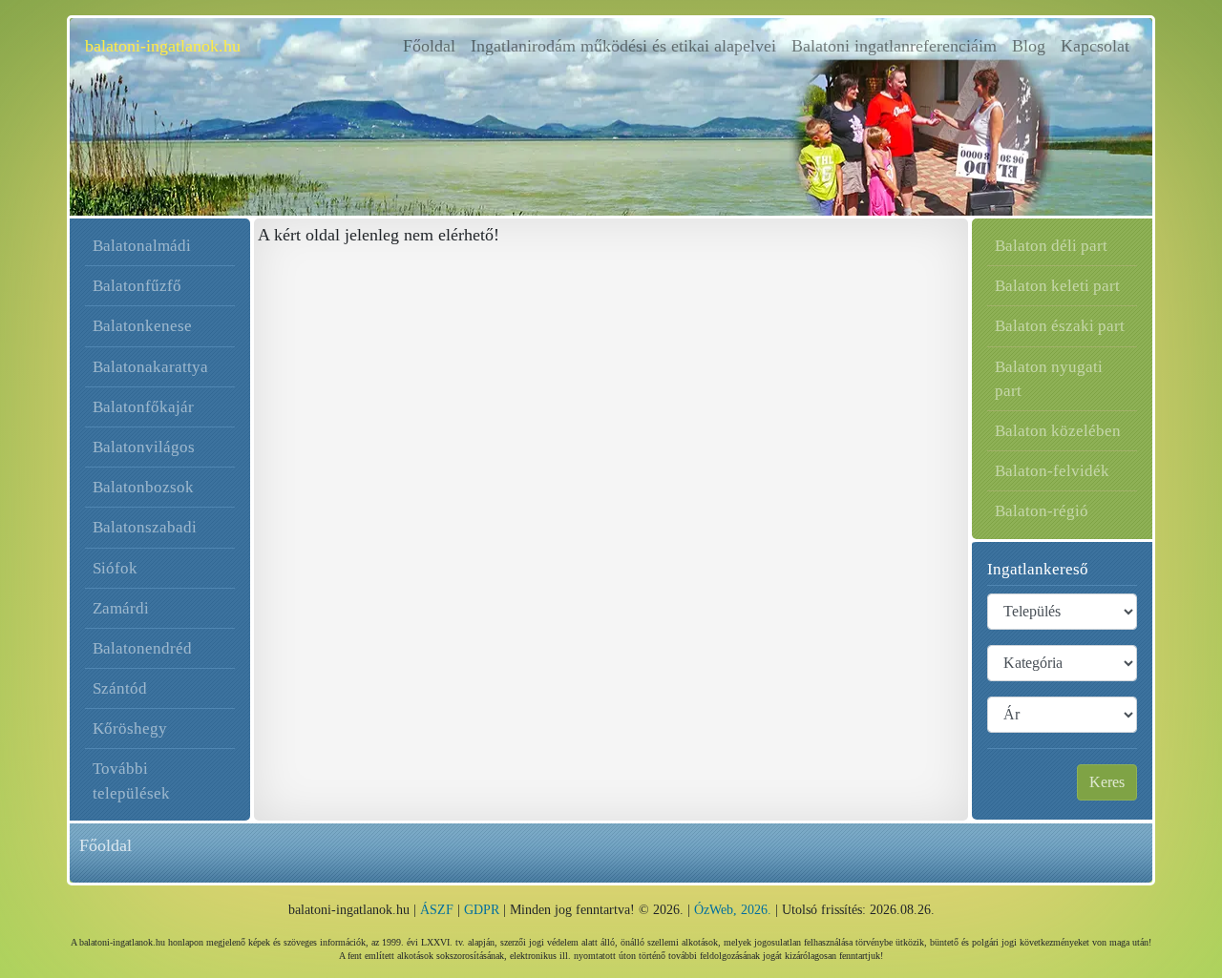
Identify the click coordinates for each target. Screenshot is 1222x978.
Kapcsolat (1095, 45)
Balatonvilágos (144, 447)
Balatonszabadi (145, 527)
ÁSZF (436, 910)
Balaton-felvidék (1052, 471)
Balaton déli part (1051, 246)
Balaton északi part (1060, 326)
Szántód (120, 688)
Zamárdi (121, 608)
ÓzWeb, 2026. (732, 910)
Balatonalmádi (142, 246)
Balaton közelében (1058, 431)
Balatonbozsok (143, 487)
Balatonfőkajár (143, 407)
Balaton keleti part (1057, 286)
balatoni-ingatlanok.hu (163, 45)
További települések (131, 780)
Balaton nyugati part (1049, 379)
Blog (1028, 45)
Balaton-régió (1041, 511)
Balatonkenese (142, 326)
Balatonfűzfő (137, 286)
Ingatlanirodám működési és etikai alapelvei (623, 45)
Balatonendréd (142, 648)
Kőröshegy (130, 728)
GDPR (481, 910)
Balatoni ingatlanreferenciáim (894, 45)
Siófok (115, 568)
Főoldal (433, 45)
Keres (1107, 782)
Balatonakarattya (150, 367)
